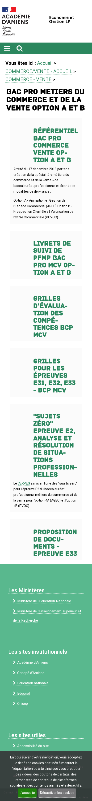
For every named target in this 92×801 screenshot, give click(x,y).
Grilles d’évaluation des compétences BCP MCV (53, 316)
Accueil (44, 63)
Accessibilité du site (33, 746)
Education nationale (32, 683)
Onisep (22, 703)
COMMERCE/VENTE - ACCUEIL (38, 71)
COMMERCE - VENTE (28, 79)
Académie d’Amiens (32, 662)
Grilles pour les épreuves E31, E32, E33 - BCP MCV (54, 375)
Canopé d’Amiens (30, 673)
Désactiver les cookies (57, 793)
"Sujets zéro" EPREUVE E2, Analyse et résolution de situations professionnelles (55, 445)
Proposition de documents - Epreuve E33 (55, 543)
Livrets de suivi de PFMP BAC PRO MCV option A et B (54, 258)
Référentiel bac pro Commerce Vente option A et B (55, 145)
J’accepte (27, 793)
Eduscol (23, 693)
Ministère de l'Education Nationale (44, 601)
